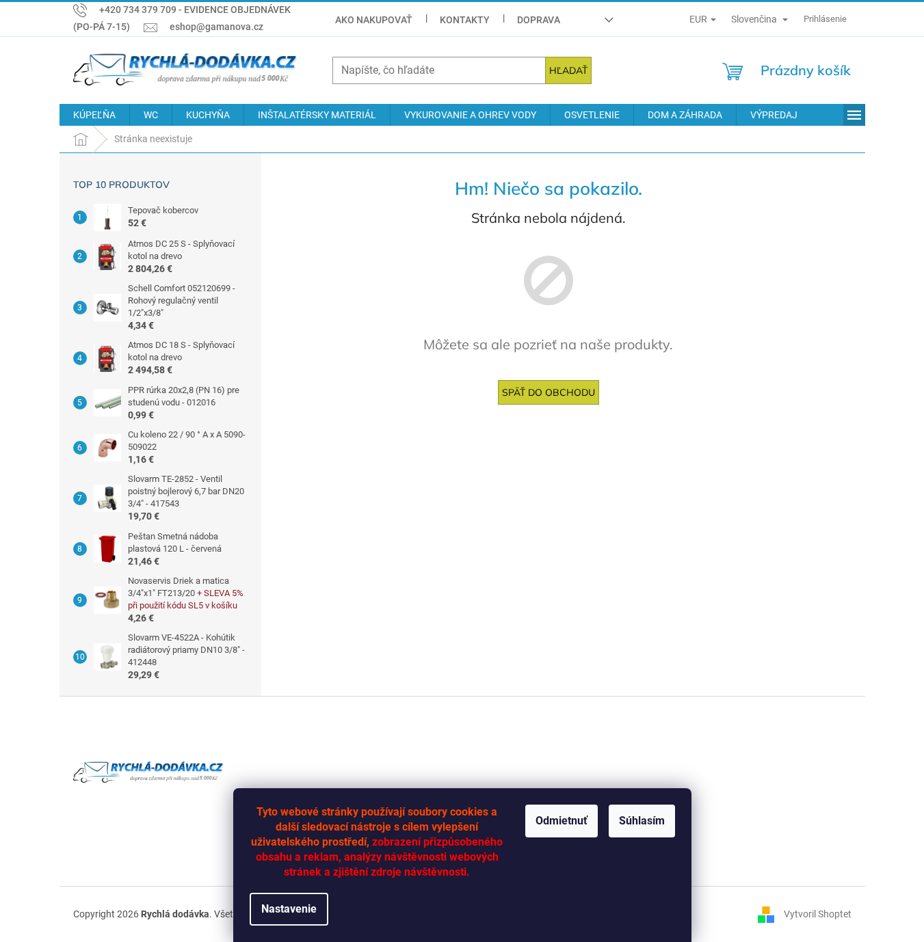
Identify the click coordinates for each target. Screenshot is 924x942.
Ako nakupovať (373, 19)
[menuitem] (94, 115)
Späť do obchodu (548, 392)
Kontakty (465, 19)
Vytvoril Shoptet (818, 913)
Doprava (538, 19)
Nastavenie (289, 908)
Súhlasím (642, 820)
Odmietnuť (562, 820)
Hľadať (568, 70)
